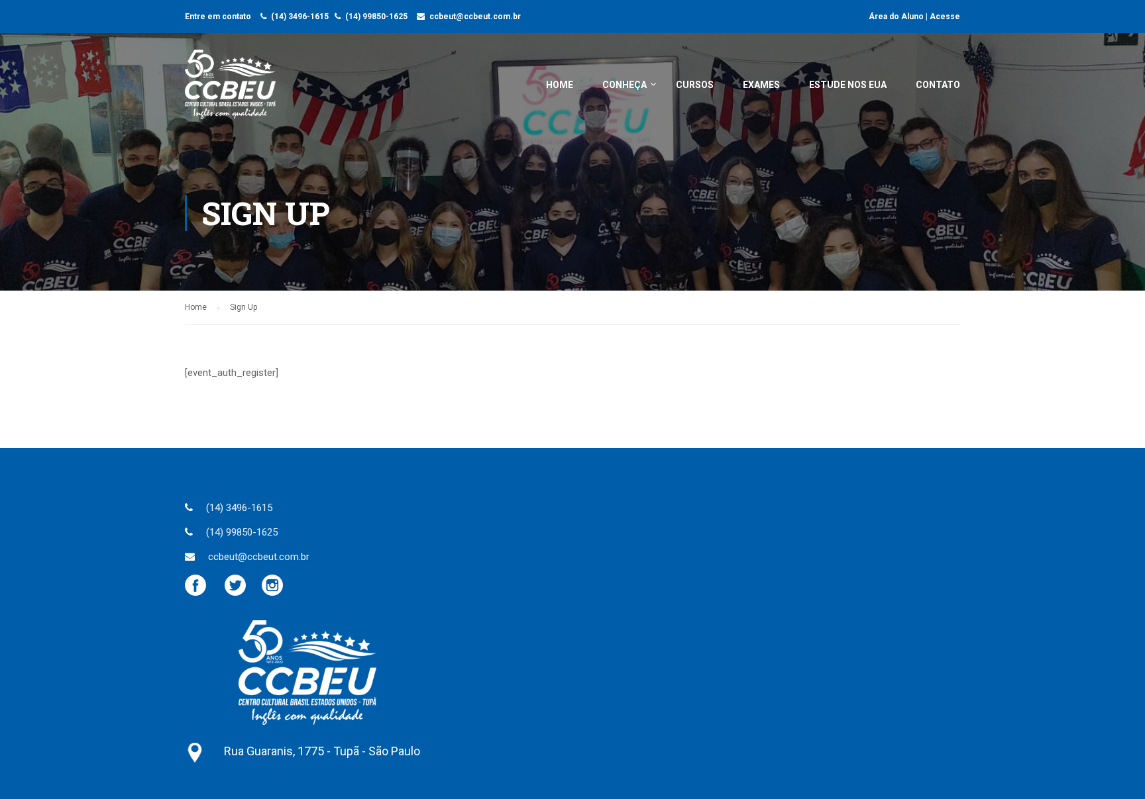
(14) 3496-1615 (300, 16)
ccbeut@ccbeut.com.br (475, 16)
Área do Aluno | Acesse (914, 16)
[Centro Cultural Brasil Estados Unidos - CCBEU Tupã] (230, 91)
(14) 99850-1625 (376, 16)
